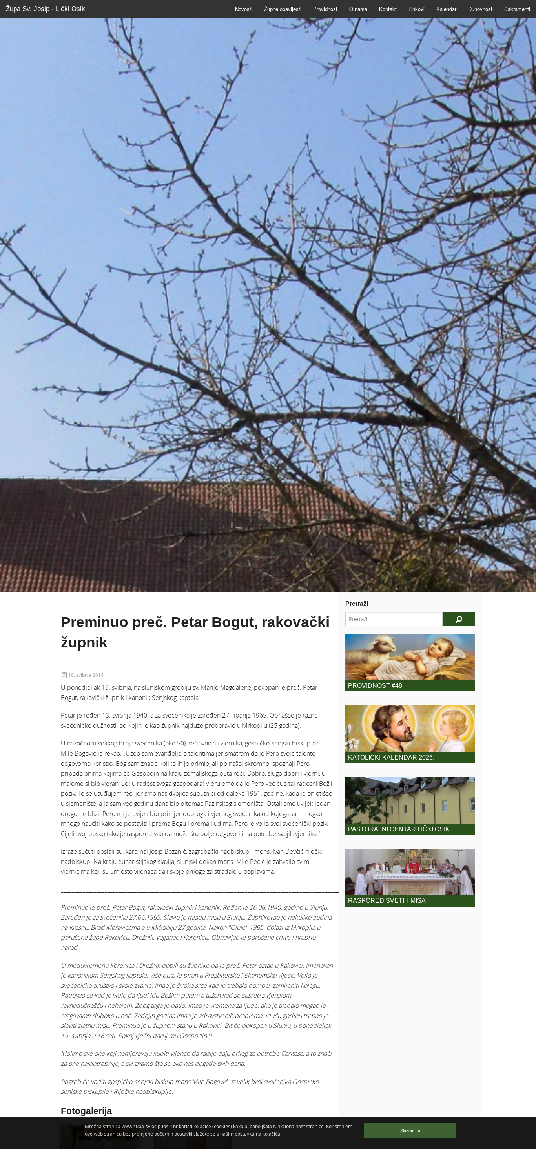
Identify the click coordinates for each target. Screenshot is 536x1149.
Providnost (325, 9)
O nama (358, 9)
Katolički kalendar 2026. (391, 757)
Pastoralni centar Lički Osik (399, 829)
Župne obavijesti (282, 9)
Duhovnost (480, 9)
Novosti (243, 9)
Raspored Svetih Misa (387, 900)
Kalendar (446, 9)
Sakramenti (517, 9)
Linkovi (416, 9)
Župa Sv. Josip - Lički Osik (45, 9)
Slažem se (410, 1130)
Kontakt (388, 9)
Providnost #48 (375, 685)
